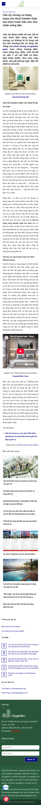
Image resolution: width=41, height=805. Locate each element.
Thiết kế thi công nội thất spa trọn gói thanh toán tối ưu (20, 522)
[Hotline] (6, 799)
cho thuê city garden (19, 777)
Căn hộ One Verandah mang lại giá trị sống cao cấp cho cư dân (19, 585)
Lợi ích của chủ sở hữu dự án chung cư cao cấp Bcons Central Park (23, 646)
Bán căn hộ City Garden (11, 626)
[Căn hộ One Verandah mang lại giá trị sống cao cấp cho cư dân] (20, 570)
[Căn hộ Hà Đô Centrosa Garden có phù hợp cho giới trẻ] (20, 467)
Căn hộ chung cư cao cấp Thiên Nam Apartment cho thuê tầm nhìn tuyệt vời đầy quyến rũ (21, 436)
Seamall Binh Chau (20, 376)
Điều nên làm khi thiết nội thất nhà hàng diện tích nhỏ (18, 605)
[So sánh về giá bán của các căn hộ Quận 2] (20, 540)
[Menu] (3, 4)
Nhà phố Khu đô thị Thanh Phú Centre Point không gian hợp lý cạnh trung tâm (23, 667)
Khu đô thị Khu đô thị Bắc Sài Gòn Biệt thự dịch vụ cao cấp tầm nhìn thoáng (23, 653)
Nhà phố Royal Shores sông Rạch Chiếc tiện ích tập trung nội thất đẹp (20, 502)
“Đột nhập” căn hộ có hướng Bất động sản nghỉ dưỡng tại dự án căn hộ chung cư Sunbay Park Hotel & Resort (19, 595)
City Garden (16, 731)
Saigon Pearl (34, 792)
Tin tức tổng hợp (9, 12)
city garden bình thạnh (27, 770)
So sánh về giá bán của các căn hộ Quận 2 (19, 554)
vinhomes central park (21, 789)
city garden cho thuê (14, 780)
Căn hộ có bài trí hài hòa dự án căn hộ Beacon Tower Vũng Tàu (23, 660)
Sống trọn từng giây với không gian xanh (22, 674)
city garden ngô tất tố (21, 774)
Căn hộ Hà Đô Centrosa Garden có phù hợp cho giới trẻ (20, 482)
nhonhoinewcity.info (20, 97)
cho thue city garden (16, 783)
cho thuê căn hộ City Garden (27, 445)
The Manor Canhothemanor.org (14, 689)
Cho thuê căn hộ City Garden (13, 631)
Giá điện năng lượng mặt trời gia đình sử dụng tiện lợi (19, 492)
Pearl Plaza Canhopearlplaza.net (14, 693)
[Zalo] (6, 787)
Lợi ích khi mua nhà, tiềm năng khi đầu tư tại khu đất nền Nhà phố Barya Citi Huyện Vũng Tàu (19, 512)
